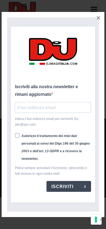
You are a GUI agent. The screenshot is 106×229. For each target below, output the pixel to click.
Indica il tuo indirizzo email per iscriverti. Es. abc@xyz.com (47, 121)
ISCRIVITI (63, 186)
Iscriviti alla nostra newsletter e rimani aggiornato (46, 90)
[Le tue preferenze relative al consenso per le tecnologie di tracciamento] (96, 219)
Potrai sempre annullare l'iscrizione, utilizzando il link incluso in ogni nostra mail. (51, 171)
